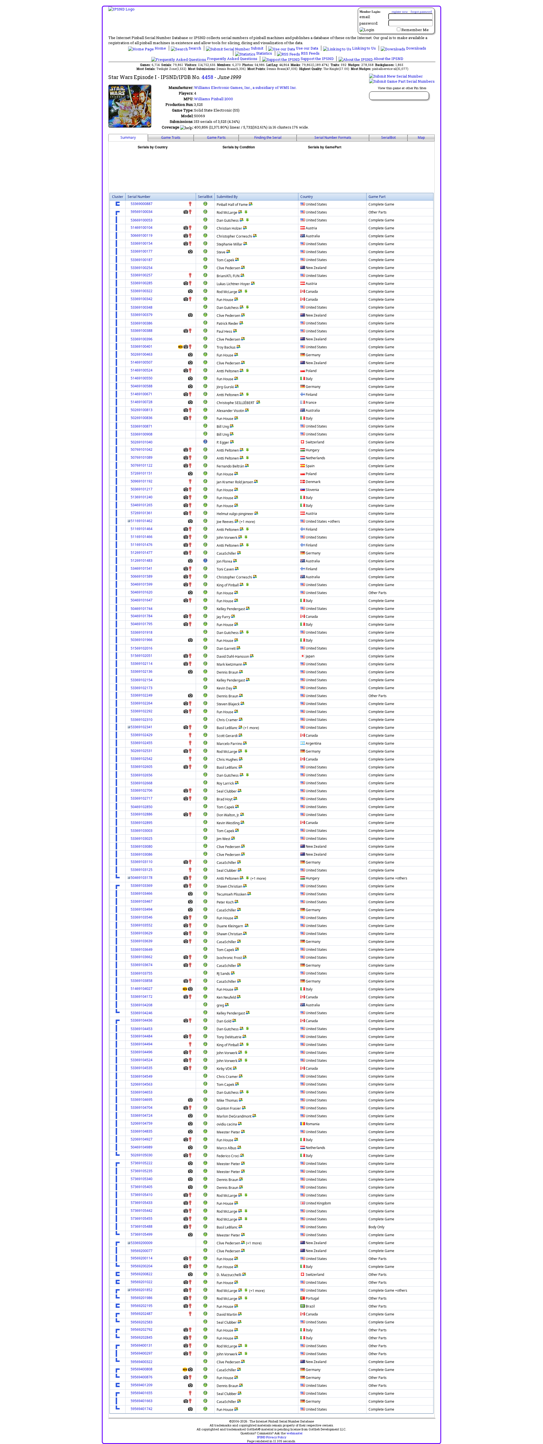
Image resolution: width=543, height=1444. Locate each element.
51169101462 (141, 520)
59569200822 (141, 1274)
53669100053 (141, 220)
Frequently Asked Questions (232, 58)
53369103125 (141, 869)
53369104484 (141, 1036)
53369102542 (141, 758)
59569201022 (141, 1281)
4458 (207, 77)
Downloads (415, 48)
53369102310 (141, 719)
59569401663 (141, 1400)
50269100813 (141, 409)
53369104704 (141, 1107)
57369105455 (141, 1218)
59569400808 (141, 1369)
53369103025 (141, 838)
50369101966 (141, 639)
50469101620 (141, 592)
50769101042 (141, 449)
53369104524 (141, 1060)
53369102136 (141, 671)
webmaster (294, 1433)
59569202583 (141, 1322)
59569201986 (141, 1297)
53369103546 (141, 917)
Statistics (264, 53)
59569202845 (141, 1337)
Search (195, 48)
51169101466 (141, 536)
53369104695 (141, 1099)
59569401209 (141, 1385)
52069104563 (141, 1084)
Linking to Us (364, 48)
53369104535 (141, 1067)
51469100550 (141, 378)
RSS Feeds (310, 53)
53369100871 (141, 426)
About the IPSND (388, 58)
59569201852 (141, 1289)
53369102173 (141, 687)
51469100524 (141, 370)
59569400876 (141, 1377)
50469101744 (141, 608)
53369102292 (141, 711)
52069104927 (141, 1139)
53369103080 (141, 846)
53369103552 (141, 925)
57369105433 (141, 1202)
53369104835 (141, 1131)
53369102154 (141, 680)
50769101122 (141, 465)
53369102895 (141, 822)
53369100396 (141, 339)
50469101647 (141, 600)
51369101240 (141, 497)
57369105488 (141, 1226)
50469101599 (141, 584)
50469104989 (141, 1147)
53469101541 (141, 568)
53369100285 (141, 283)
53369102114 (141, 663)
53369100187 (141, 259)
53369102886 (141, 814)
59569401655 (141, 1392)
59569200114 (141, 1258)
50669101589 (141, 576)
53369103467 (141, 901)
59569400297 (141, 1353)
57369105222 (141, 1163)
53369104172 (141, 996)
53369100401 (141, 346)
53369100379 (141, 314)
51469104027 (141, 988)
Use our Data (307, 48)
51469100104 (141, 227)
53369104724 (141, 1115)
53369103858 (141, 980)
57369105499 (141, 1234)
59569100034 (141, 211)
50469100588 (141, 386)
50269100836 (141, 417)
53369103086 (141, 854)
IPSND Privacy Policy (271, 1437)
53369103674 (141, 964)
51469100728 (141, 402)
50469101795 (141, 623)
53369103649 (141, 949)
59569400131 (141, 1345)
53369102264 (141, 703)
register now (400, 11)
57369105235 (141, 1171)
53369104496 (141, 1052)
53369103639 (141, 941)
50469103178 (141, 877)
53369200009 (141, 1242)
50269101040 (141, 442)
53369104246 (141, 1013)
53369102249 (141, 695)
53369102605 (141, 766)
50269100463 (141, 354)
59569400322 (141, 1361)
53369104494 (141, 1044)
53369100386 (141, 323)
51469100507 (141, 362)
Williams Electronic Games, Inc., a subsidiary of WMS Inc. (245, 87)
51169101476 (141, 544)
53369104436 (141, 1020)
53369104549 (141, 1076)
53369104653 (141, 1092)
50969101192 (141, 481)
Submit (257, 48)
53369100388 (141, 330)
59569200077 (141, 1250)
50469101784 (141, 616)
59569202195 (141, 1305)
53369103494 (141, 909)
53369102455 (141, 742)
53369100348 (141, 307)
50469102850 (141, 806)
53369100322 (141, 291)
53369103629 (141, 933)
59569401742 (141, 1408)
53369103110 (141, 861)
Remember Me (415, 29)
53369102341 (141, 727)
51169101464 (141, 528)
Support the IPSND (317, 58)
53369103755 (141, 973)
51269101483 (141, 560)
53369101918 (141, 632)
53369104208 (141, 1005)
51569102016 (141, 648)
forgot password (421, 11)
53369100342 (141, 298)
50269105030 (141, 1155)
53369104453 (141, 1028)
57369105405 (141, 1186)
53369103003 (141, 830)
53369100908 (141, 434)
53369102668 (141, 783)
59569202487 (141, 1313)
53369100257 (141, 275)
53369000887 (141, 203)
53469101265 (141, 505)
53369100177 (141, 251)
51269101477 (141, 552)
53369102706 (141, 790)
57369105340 (141, 1178)
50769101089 (141, 457)
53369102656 (141, 775)
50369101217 (141, 489)
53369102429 (141, 734)
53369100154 (141, 243)
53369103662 (141, 956)
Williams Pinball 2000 (213, 98)
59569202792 (141, 1329)
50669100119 (141, 235)
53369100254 (141, 267)
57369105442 (141, 1210)
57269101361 (141, 512)
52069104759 (141, 1123)
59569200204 (141, 1266)
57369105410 (141, 1194)
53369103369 (141, 885)
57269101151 (141, 473)
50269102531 (141, 750)
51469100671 (141, 394)
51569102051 (141, 655)
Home (160, 48)
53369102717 (141, 798)
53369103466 (141, 893)
